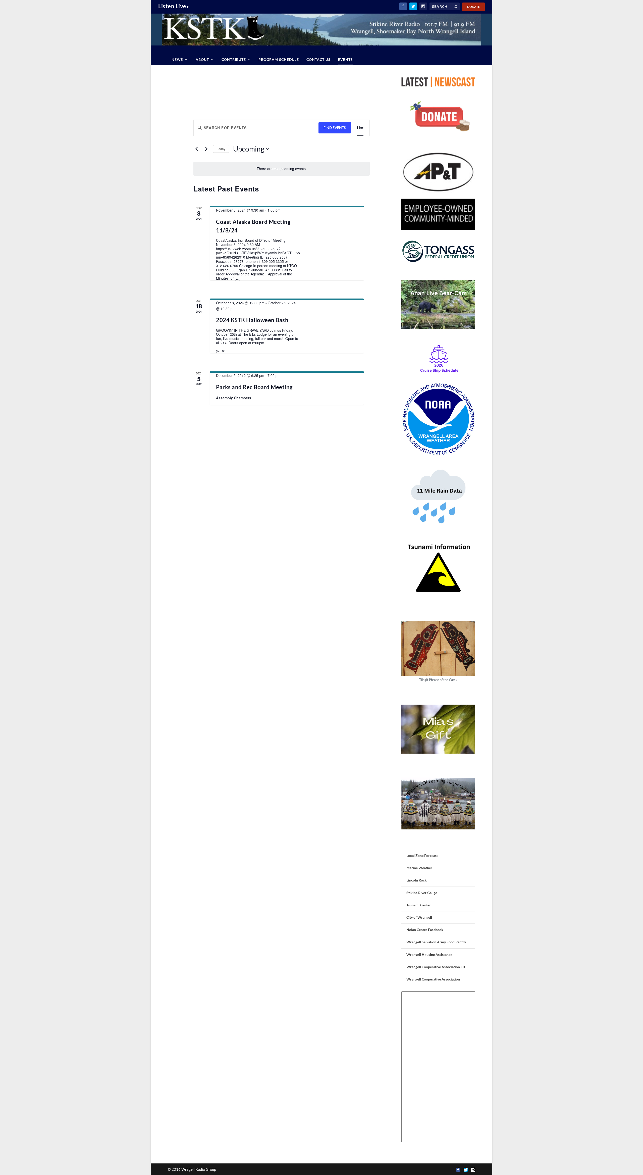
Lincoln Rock (416, 880)
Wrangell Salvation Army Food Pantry (436, 942)
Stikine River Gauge (421, 893)
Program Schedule (278, 59)
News (177, 59)
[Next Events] (206, 149)
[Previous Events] (196, 149)
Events (345, 59)
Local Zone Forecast (422, 855)
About (202, 59)
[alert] (281, 169)
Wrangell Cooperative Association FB (435, 967)
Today (221, 148)
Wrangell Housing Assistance (429, 954)
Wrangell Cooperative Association (433, 979)
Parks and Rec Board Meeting (254, 387)
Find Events (335, 127)
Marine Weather (419, 868)
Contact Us (318, 59)
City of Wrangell (419, 917)
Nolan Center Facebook (424, 929)
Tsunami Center (418, 905)
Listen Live (172, 6)
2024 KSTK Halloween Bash (252, 320)
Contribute (234, 59)
